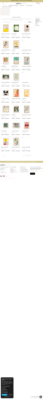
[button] (3, 3)
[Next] (30, 155)
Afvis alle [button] (10, 394)
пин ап (34, 25)
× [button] (12, 378)
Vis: (1, 155)
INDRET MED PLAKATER (7, 6)
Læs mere (6, 384)
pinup (33, 32)
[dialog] (7, 387)
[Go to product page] (5, 28)
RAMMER (22, 5)
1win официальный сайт (36, 26)
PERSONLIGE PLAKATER (13, 5)
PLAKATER (4, 5)
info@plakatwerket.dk (3, 172)
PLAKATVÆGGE (29, 5)
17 (27, 155)
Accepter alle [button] (4, 394)
